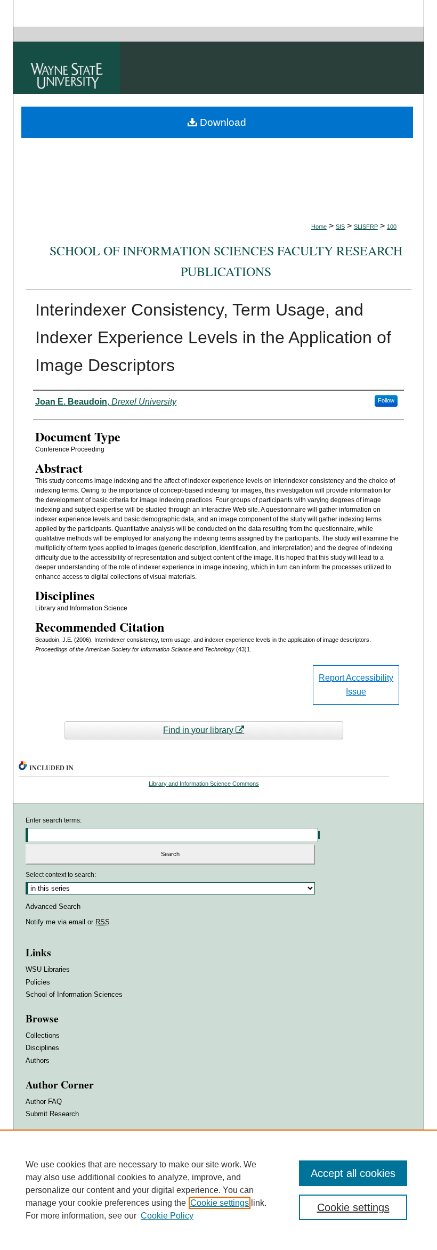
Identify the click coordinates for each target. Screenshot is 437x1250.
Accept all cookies (353, 1173)
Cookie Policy (167, 1215)
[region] (218, 1190)
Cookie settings (219, 1202)
